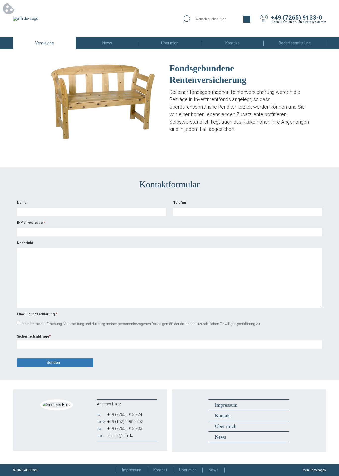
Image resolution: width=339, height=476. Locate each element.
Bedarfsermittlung (295, 43)
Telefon (179, 203)
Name (21, 203)
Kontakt (232, 43)
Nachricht (25, 243)
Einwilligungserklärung (37, 314)
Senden (53, 362)
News (107, 43)
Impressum (226, 405)
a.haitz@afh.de (120, 435)
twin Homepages (314, 470)
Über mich (169, 43)
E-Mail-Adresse (31, 223)
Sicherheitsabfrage (34, 336)
